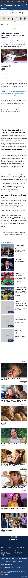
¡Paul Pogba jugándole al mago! (20, 331)
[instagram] (12, 540)
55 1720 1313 (16, 553)
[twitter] (10, 540)
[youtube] (14, 540)
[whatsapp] (18, 540)
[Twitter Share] (4, 69)
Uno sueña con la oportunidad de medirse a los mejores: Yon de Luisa (20, 260)
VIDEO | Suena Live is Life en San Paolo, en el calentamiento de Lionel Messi (21, 302)
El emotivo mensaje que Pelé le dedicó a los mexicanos (20, 288)
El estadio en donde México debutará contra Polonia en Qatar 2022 (20, 246)
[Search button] (26, 5)
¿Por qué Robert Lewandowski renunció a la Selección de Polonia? (14, 77)
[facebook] (16, 540)
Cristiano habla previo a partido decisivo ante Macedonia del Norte (21, 274)
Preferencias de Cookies (13, 558)
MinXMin (23, 15)
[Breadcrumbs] (2, 24)
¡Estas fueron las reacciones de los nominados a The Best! (20, 317)
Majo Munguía (7, 66)
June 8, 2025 (23, 183)
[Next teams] (26, 19)
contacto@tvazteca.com (18, 552)
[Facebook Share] (2, 69)
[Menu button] (1, 5)
